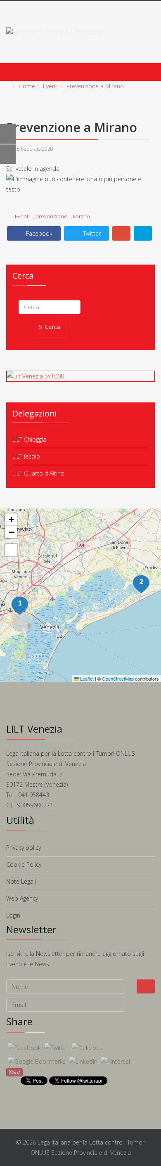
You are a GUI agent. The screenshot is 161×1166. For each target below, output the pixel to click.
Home (27, 86)
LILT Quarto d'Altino (38, 473)
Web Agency (22, 898)
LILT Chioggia (29, 439)
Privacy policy (23, 847)
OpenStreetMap (118, 678)
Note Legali (21, 881)
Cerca (52, 327)
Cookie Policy (23, 864)
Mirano (81, 216)
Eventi (51, 86)
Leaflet (86, 678)
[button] (141, 584)
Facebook (38, 233)
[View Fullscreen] (11, 550)
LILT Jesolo (26, 456)
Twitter (91, 233)
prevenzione (51, 216)
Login (13, 915)
